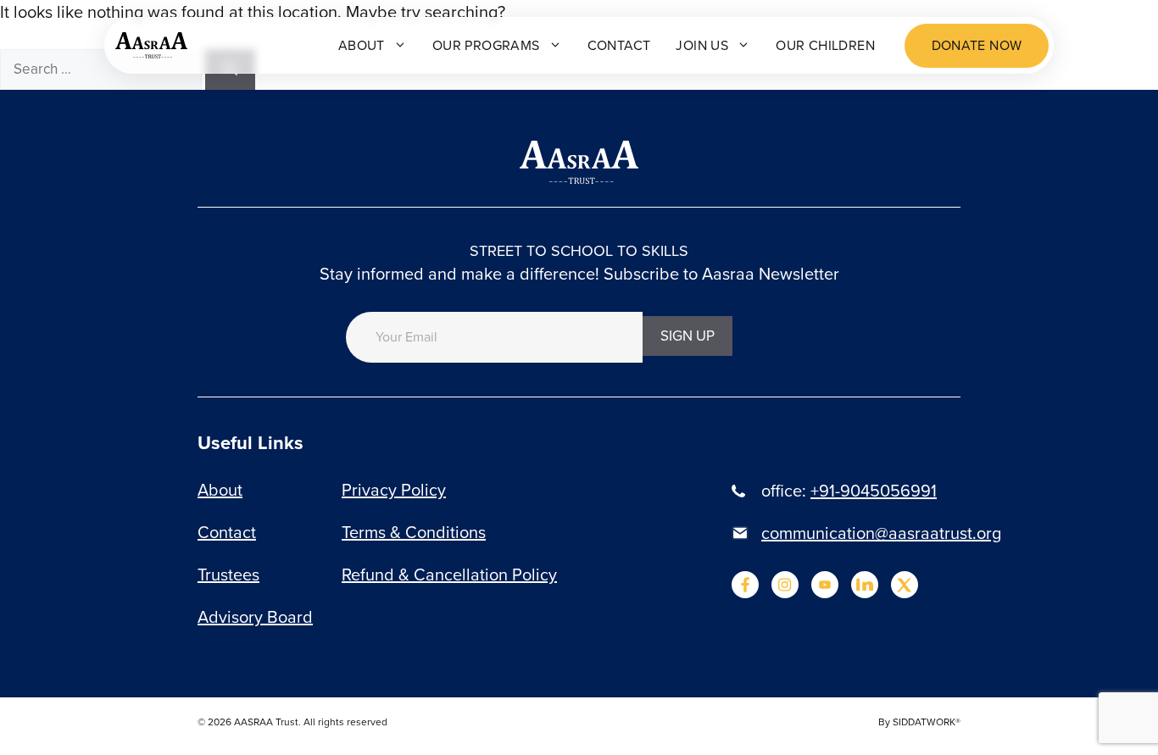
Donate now (977, 45)
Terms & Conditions (414, 532)
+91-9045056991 (873, 490)
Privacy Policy (394, 489)
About (361, 45)
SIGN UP (687, 336)
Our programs (486, 45)
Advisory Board (255, 617)
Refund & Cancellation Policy (449, 574)
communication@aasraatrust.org (881, 533)
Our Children (825, 45)
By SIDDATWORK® (919, 722)
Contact (619, 45)
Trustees (228, 574)
